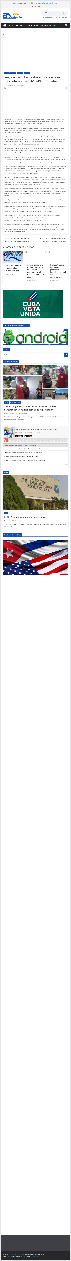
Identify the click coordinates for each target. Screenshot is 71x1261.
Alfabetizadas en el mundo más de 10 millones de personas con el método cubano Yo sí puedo (35, 271)
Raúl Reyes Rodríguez (21, 413)
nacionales (20, 25)
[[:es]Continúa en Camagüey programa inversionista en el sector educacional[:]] (58, 253)
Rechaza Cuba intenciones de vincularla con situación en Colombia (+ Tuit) (52, 239)
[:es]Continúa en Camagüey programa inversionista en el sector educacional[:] (58, 271)
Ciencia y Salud (32, 25)
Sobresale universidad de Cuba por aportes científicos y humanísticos (17, 239)
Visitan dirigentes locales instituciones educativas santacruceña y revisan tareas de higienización (30, 408)
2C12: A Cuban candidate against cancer (25, 516)
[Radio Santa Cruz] (5, 25)
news (6, 513)
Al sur (11, 25)
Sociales (20, 73)
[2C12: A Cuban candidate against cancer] (36, 492)
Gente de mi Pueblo (15, 402)
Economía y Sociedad (10, 73)
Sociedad (27, 73)
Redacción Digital (20, 85)
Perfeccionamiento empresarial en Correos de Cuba (12, 268)
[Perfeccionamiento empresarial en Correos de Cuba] (13, 253)
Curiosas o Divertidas (48, 25)
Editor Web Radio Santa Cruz (23, 520)
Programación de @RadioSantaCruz (54, 18)
